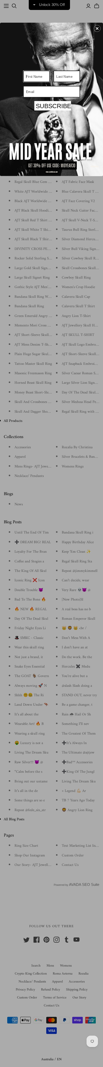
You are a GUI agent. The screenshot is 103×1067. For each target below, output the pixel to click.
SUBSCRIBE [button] (53, 105)
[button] (97, 28)
